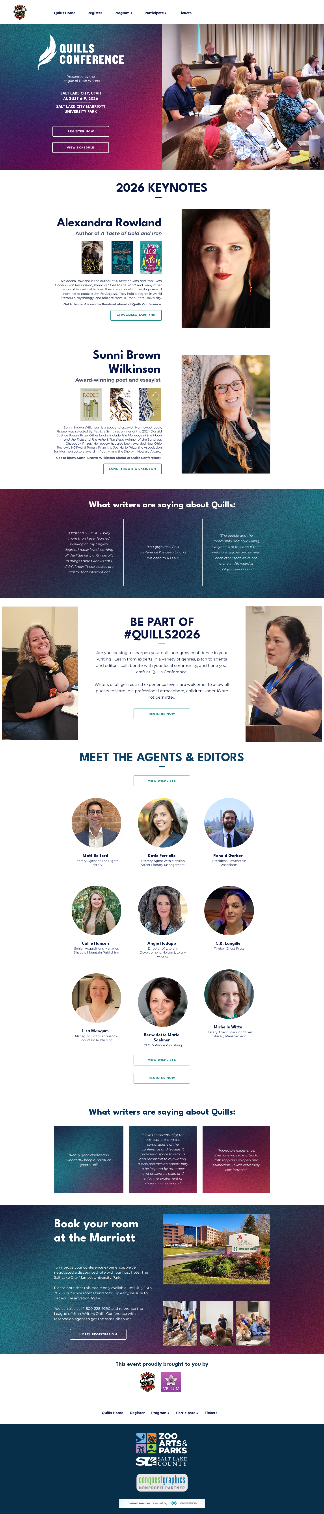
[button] (128, 13)
